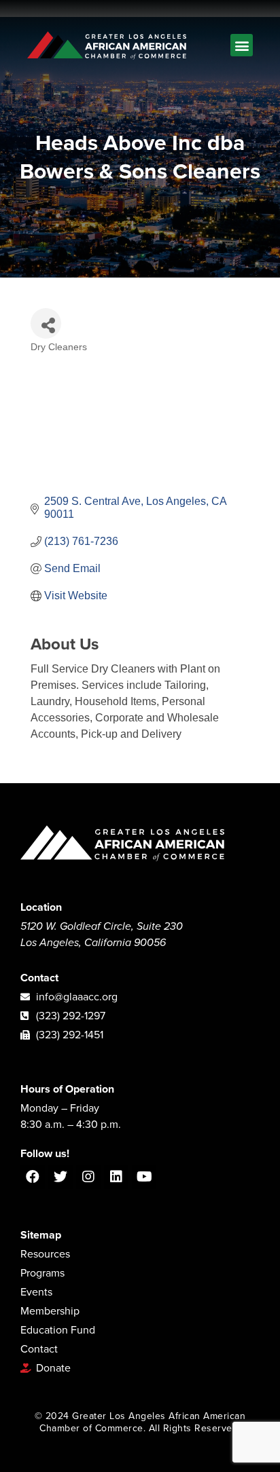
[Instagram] (88, 1177)
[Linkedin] (116, 1177)
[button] (241, 45)
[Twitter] (60, 1177)
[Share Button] (46, 323)
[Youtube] (144, 1177)
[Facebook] (32, 1177)
